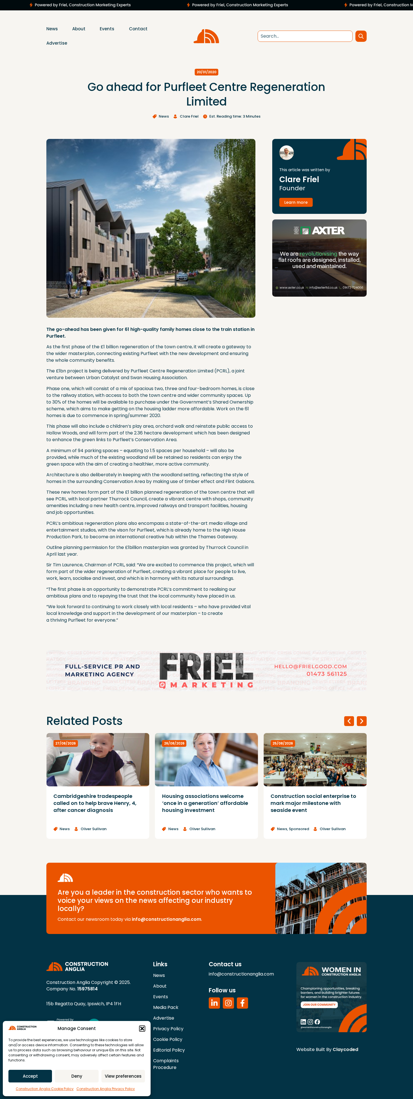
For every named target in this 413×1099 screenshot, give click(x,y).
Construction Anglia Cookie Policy (45, 1088)
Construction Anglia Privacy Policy (105, 1088)
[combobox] (305, 36)
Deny (76, 1076)
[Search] (361, 36)
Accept (30, 1076)
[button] (142, 1028)
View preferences (123, 1076)
